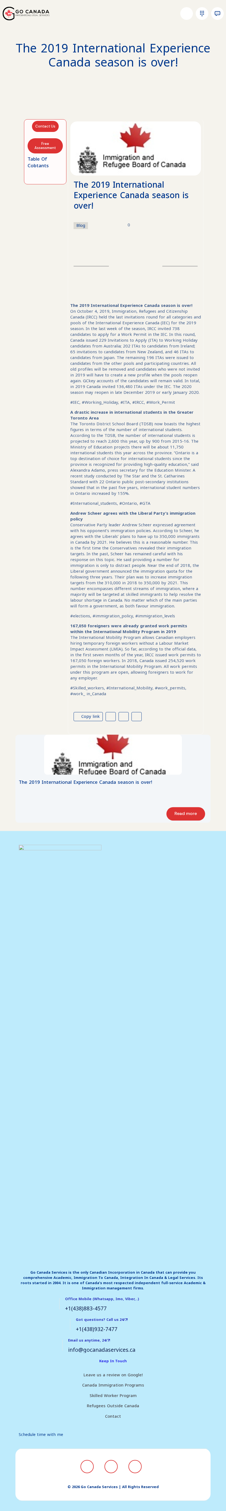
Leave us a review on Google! (113, 1375)
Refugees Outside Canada (113, 1406)
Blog (80, 225)
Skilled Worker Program (113, 1396)
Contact (113, 1416)
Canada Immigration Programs (113, 1385)
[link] (113, 755)
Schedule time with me (41, 1434)
